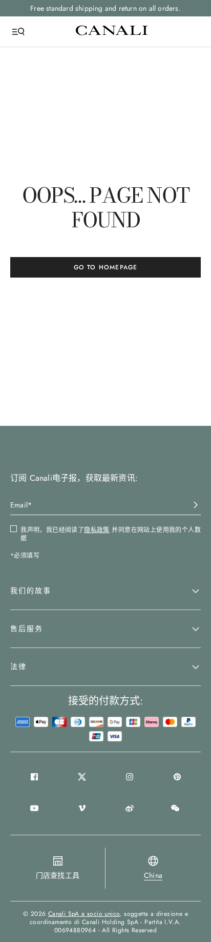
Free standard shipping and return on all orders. (105, 8)
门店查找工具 (57, 875)
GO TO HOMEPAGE (106, 267)
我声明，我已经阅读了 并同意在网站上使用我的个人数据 (110, 534)
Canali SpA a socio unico (84, 913)
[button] (105, 591)
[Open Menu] (18, 32)
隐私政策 (97, 530)
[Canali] (111, 31)
